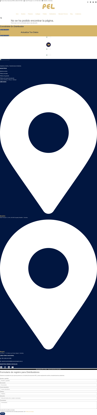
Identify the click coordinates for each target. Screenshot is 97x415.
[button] (1, 18)
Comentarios (3, 400)
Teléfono (2, 391)
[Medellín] (48, 213)
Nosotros (23, 14)
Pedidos (45, 14)
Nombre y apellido (4, 378)
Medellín (2, 216)
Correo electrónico (4, 387)
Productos (30, 14)
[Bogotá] (48, 349)
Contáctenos (78, 14)
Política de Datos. (30, 411)
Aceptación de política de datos (7, 410)
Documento (2, 382)
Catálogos (37, 14)
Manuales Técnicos (63, 14)
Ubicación (2, 396)
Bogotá (2, 351)
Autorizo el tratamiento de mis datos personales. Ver (17, 411)
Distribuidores (52, 14)
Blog (71, 14)
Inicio (17, 14)
